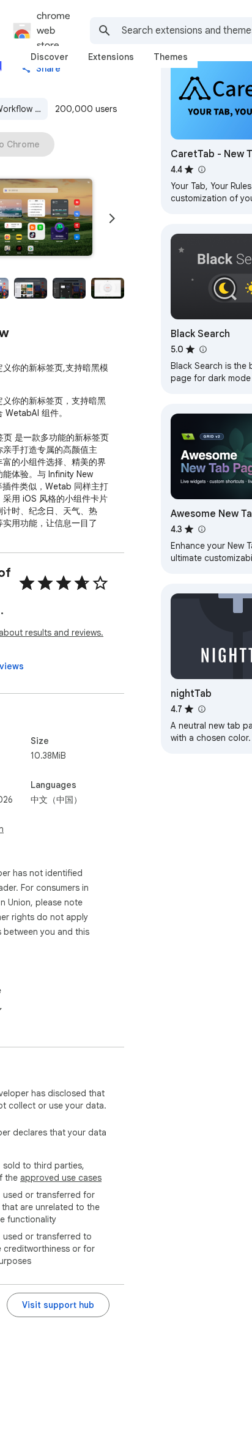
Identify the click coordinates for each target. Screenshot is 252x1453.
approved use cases (61, 1177)
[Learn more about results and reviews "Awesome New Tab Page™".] (201, 529)
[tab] (49, 57)
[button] (30, 288)
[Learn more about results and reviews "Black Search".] (202, 349)
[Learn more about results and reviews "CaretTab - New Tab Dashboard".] (201, 169)
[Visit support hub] (58, 1305)
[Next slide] (112, 218)
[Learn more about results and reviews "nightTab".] (201, 709)
